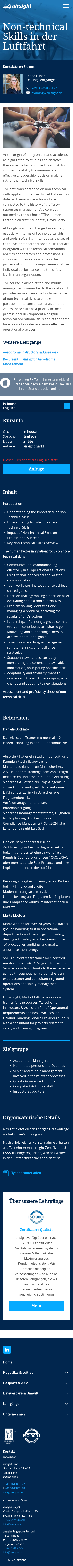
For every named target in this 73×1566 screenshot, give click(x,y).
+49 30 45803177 (44, 88)
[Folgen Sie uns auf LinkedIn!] (9, 1350)
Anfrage (36, 468)
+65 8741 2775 (14, 1548)
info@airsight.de (13, 1492)
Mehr (36, 1305)
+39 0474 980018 (15, 1519)
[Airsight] (23, 8)
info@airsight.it (12, 1524)
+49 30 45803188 (15, 1488)
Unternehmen (14, 1414)
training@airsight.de (47, 93)
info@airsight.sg (12, 1552)
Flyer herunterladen (26, 1173)
